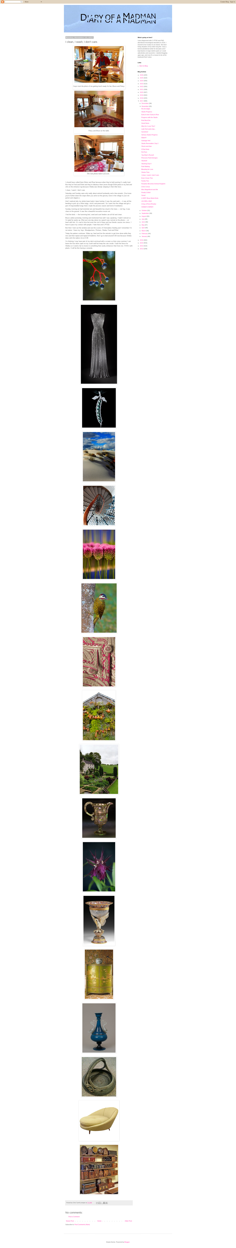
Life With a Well (146, 201)
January (144, 236)
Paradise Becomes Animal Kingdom (153, 184)
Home (99, 1221)
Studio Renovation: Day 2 (149, 143)
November (145, 106)
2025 (142, 78)
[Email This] (97, 1203)
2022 (142, 86)
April (143, 228)
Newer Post (70, 1221)
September (145, 213)
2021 (142, 89)
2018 (142, 98)
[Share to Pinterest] (106, 1203)
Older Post (128, 1221)
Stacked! (144, 161)
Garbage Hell (145, 141)
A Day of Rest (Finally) (148, 204)
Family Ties (145, 181)
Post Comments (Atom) (82, 1224)
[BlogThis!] (99, 1203)
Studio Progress (146, 112)
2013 (142, 249)
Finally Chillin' (146, 192)
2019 (142, 95)
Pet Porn (144, 152)
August (144, 216)
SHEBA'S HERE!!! (147, 207)
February (145, 233)
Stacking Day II (146, 164)
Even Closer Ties (147, 178)
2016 (142, 240)
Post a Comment (74, 1217)
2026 (142, 75)
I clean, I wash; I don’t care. (150, 175)
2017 (142, 101)
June (143, 222)
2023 (142, 84)
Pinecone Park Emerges (149, 158)
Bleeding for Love (147, 169)
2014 (142, 246)
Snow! (143, 195)
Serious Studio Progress (149, 135)
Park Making (145, 166)
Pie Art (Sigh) (145, 109)
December (145, 103)
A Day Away (145, 149)
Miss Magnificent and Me (149, 189)
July (143, 219)
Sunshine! (144, 132)
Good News (145, 123)
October (144, 210)
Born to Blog (144, 66)
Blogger (127, 1242)
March (144, 231)
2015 (142, 243)
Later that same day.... (148, 129)
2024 (142, 81)
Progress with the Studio (149, 117)
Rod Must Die (145, 120)
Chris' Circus (145, 187)
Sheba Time (145, 172)
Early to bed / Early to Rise (150, 114)
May (143, 225)
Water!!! (143, 138)
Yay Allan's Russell (147, 155)
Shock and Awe (146, 146)
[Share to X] (102, 1203)
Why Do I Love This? (148, 126)
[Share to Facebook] (104, 1203)
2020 (142, 92)
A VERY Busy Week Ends (149, 198)
